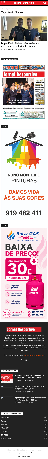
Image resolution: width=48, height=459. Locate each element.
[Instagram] (26, 360)
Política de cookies (35, 450)
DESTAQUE (5, 40)
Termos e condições (15, 453)
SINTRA (4, 424)
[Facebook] (21, 360)
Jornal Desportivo (7, 49)
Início (2, 9)
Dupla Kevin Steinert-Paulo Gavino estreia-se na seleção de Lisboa (20, 45)
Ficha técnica (11, 450)
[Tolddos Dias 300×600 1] (24, 273)
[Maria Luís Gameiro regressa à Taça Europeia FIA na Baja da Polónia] (7, 389)
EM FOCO (4, 435)
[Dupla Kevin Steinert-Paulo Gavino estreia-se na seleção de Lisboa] (24, 28)
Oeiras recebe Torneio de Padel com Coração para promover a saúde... (29, 376)
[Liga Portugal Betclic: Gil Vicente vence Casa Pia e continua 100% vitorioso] (7, 401)
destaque (4, 431)
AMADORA (5, 428)
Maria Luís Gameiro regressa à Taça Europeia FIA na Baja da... (29, 387)
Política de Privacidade (31, 453)
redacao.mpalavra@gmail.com (34, 355)
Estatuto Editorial (22, 450)
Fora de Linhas (6, 438)
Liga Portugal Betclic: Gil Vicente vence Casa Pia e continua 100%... (30, 399)
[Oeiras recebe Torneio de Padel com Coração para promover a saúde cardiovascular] (7, 378)
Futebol (3, 421)
